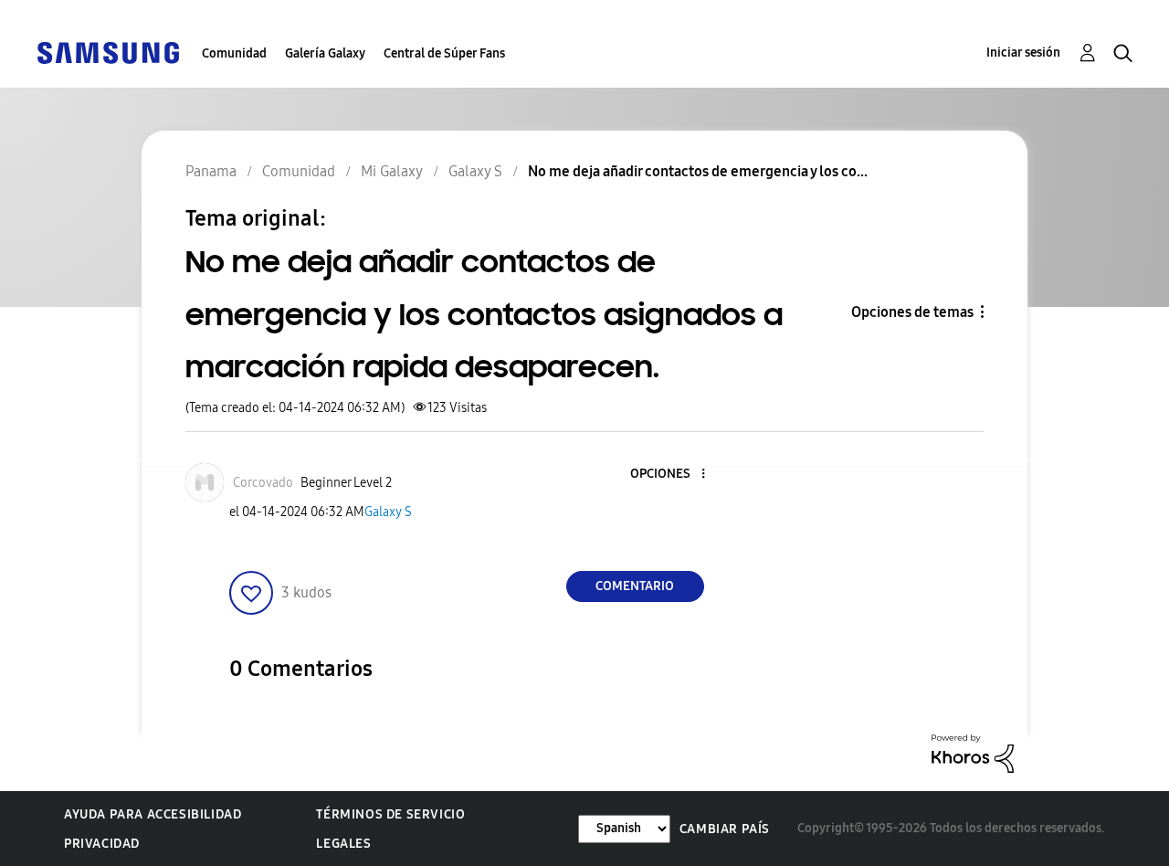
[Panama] (108, 51)
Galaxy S (388, 512)
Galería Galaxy (325, 53)
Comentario (634, 586)
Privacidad (102, 843)
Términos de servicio (390, 814)
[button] (672, 474)
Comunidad (234, 53)
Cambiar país (724, 829)
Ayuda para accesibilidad (152, 814)
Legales (343, 843)
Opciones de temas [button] (912, 312)
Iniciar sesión (1023, 52)
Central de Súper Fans (444, 53)
